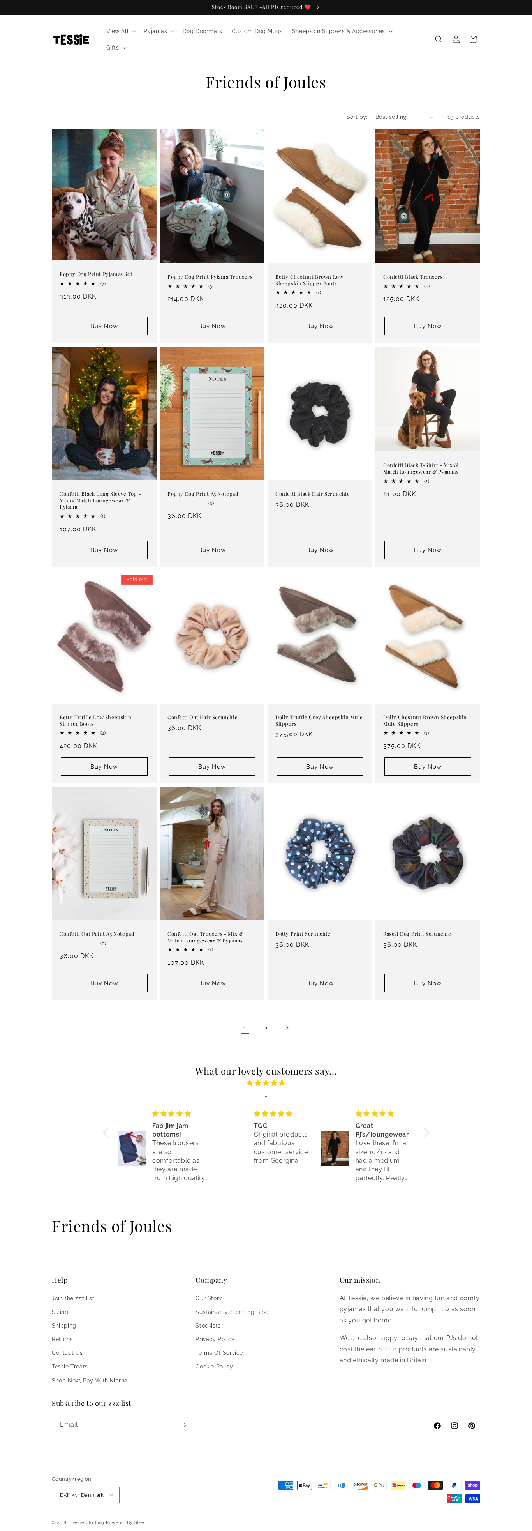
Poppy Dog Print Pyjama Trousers (210, 277)
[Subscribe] (183, 1425)
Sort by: (357, 117)
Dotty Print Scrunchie (303, 934)
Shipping (64, 1325)
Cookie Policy (214, 1366)
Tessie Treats (70, 1366)
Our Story (209, 1298)
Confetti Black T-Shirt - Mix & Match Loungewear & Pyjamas (421, 468)
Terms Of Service (219, 1353)
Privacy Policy (215, 1339)
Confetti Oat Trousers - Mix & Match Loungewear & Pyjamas (205, 937)
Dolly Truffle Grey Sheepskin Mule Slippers (319, 720)
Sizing (60, 1311)
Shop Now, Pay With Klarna (90, 1380)
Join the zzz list (73, 1298)
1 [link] (245, 1028)
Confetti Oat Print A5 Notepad (97, 934)
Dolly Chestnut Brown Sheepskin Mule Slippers (425, 720)
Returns (62, 1339)
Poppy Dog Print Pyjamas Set (96, 274)
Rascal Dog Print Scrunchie (417, 934)
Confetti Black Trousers (413, 277)
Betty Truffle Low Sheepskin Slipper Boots (95, 720)
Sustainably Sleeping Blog (232, 1311)
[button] (120, 31)
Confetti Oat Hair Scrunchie (202, 717)
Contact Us (67, 1353)
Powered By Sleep (126, 1522)
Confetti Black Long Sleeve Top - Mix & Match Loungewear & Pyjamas (100, 500)
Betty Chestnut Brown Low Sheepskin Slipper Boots (309, 280)
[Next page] (287, 1028)
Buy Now (104, 326)
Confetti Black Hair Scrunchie (312, 493)
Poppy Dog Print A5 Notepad (203, 493)
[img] (266, 1083)
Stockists (208, 1325)
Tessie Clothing (88, 1522)
